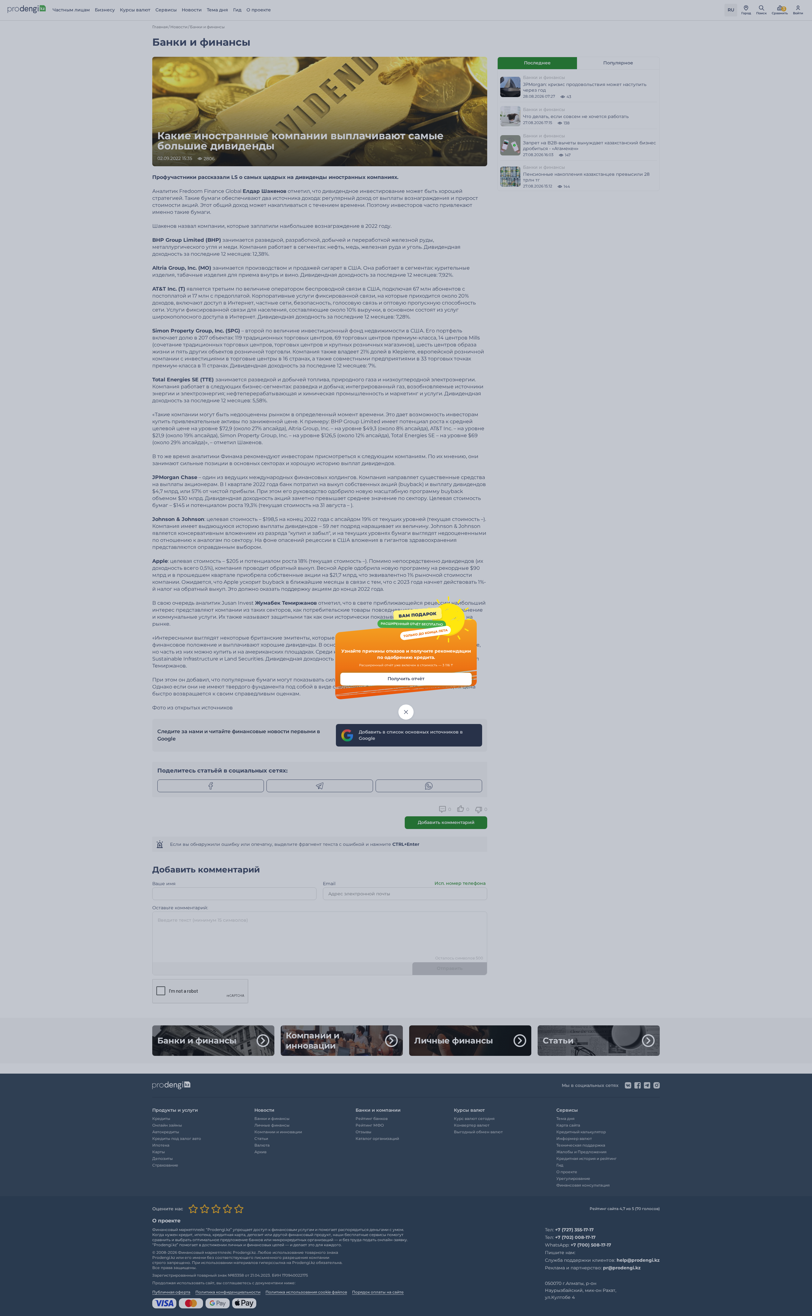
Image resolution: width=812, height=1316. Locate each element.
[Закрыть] (406, 712)
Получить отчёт (406, 679)
